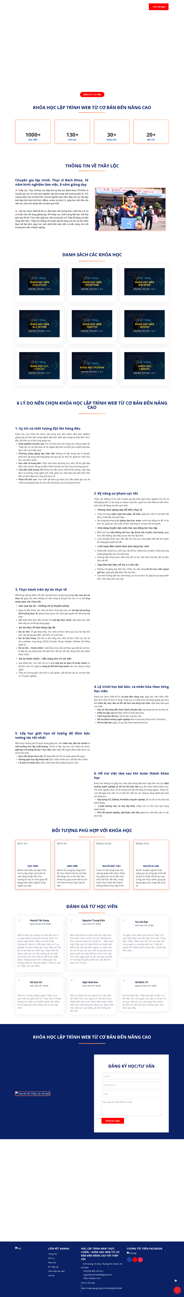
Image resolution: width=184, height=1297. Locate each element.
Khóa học (52, 1262)
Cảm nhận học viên (56, 1271)
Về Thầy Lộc (53, 1267)
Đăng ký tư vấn (92, 94)
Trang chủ (52, 1254)
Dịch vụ (51, 1258)
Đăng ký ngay (113, 1120)
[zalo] (177, 1282)
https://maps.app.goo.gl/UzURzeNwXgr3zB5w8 (101, 1288)
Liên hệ (51, 1275)
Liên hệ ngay (159, 6)
